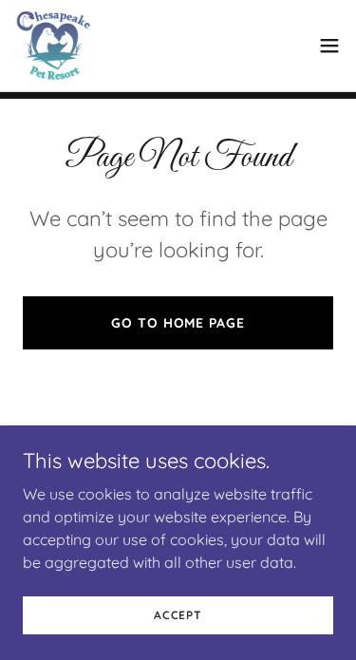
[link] (53, 46)
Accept (178, 615)
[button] (329, 46)
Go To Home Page (177, 322)
